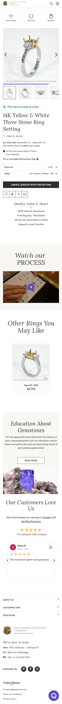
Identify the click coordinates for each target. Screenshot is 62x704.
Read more (35, 461)
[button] (56, 54)
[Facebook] (30, 668)
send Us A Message (18, 652)
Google (46, 517)
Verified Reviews (31, 521)
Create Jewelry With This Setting (31, 184)
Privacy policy (9, 698)
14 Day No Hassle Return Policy (21, 151)
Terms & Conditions (12, 694)
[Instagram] (37, 668)
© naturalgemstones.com (14, 689)
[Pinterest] (24, 668)
